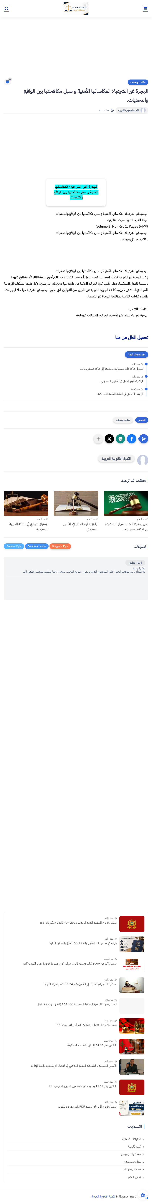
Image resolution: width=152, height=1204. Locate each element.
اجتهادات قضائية (131, 1139)
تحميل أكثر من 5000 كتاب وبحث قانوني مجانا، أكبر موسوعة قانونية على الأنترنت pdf (70, 963)
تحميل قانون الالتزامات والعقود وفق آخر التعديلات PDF (86, 1025)
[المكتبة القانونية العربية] (76, 8)
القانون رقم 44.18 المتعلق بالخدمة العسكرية (92, 1045)
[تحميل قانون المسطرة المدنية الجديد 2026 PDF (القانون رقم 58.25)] (131, 924)
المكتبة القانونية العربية (128, 110)
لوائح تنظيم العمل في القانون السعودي (122, 381)
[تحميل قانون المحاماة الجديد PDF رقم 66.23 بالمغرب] (131, 1108)
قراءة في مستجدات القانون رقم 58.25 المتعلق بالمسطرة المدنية (83, 943)
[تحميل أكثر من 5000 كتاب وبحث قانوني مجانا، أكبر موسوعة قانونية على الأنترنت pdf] (131, 965)
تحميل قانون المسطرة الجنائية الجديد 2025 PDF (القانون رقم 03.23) (77, 1004)
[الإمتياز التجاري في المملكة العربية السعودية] (26, 503)
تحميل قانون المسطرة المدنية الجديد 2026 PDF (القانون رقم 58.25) (78, 923)
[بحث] (6, 9)
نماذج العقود (134, 1177)
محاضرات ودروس (131, 1154)
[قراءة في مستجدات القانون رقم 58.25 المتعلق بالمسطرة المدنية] (131, 944)
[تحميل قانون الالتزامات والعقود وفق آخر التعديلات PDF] (131, 1026)
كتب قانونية (134, 1146)
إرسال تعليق (135, 563)
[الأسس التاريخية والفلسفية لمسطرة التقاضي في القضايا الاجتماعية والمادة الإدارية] (131, 1067)
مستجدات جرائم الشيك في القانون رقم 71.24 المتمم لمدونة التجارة (80, 984)
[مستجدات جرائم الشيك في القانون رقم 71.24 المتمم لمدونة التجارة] (131, 985)
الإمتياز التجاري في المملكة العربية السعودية (120, 394)
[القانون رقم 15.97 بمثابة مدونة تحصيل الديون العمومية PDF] (131, 1087)
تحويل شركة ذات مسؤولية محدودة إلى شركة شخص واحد (111, 369)
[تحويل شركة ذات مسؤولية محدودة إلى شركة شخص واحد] (126, 503)
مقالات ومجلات (138, 82)
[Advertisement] (76, 51)
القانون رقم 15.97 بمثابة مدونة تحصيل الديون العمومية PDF (82, 1086)
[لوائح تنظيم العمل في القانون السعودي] (76, 503)
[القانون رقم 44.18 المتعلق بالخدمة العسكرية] (131, 1046)
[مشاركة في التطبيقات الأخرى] (98, 438)
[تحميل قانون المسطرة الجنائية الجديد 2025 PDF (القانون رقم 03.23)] (131, 1006)
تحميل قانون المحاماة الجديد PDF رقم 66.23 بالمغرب (87, 1106)
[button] (131, 438)
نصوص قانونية (132, 1169)
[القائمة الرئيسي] (145, 9)
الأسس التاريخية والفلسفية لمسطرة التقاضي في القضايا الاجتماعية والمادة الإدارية (74, 1066)
